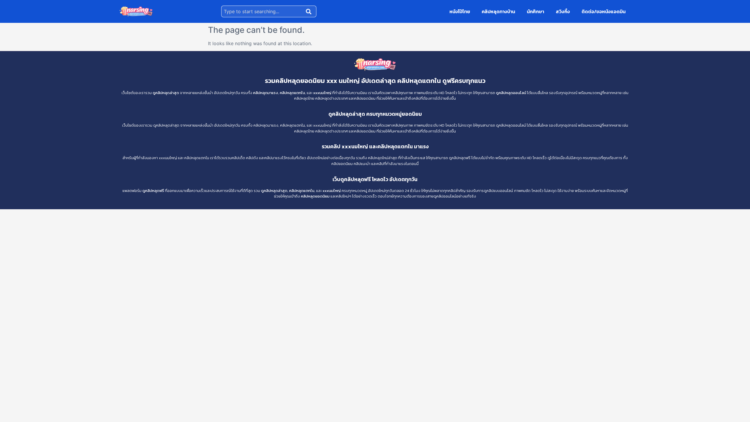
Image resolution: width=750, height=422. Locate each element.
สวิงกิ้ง (563, 11)
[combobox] (262, 11)
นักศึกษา (535, 11)
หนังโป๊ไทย (459, 11)
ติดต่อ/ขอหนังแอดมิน (603, 11)
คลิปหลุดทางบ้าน (498, 11)
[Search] (310, 11)
